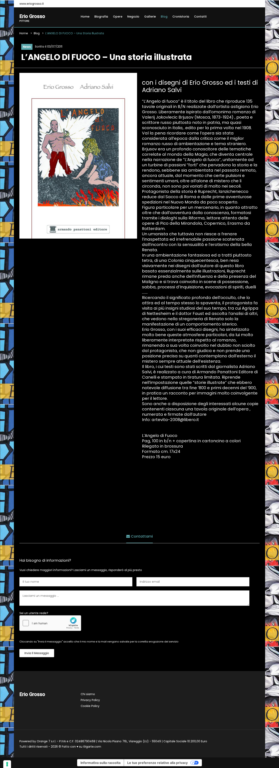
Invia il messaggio (37, 653)
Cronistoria (180, 16)
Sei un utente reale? (33, 613)
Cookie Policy (90, 706)
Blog (164, 16)
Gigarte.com (92, 747)
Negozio (133, 16)
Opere (117, 16)
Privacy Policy (90, 700)
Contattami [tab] (141, 536)
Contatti (200, 16)
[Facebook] (52, 3)
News (27, 47)
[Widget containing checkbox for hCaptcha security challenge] (50, 623)
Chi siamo (88, 694)
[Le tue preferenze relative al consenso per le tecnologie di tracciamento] (7, 764)
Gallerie (150, 16)
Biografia (101, 16)
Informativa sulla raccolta (100, 763)
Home (85, 16)
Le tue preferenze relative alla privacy (157, 763)
